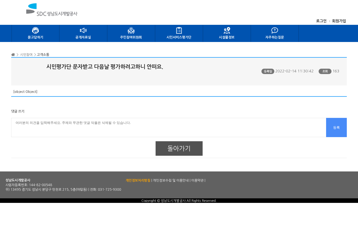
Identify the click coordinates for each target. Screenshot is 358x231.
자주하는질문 (274, 37)
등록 (336, 127)
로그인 (321, 21)
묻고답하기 (35, 37)
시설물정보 (227, 37)
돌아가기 (179, 148)
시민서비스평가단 (179, 37)
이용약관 (197, 180)
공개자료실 (83, 37)
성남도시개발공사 (173, 200)
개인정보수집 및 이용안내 (171, 180)
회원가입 (339, 21)
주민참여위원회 (131, 37)
